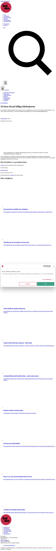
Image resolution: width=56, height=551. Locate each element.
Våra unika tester (7, 531)
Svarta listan (6, 16)
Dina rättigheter (4, 103)
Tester (5, 14)
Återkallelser (6, 99)
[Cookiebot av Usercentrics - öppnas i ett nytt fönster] (44, 266)
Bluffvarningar (7, 20)
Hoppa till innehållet (5, 1)
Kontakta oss (6, 527)
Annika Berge (4, 118)
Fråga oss (6, 18)
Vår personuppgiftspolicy (9, 545)
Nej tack (28, 284)
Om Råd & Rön (7, 21)
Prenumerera (6, 23)
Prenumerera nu (4, 170)
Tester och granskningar (9, 92)
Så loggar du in (7, 533)
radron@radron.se (5, 540)
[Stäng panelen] (53, 266)
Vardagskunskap (7, 17)
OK (45, 284)
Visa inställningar (46, 279)
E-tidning (6, 100)
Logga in (6, 25)
